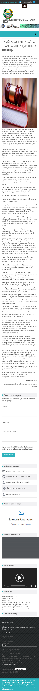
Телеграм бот (28, 2)
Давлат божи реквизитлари (15, 471)
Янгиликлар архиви (8, 669)
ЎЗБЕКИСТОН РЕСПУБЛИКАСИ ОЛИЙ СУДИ (19, 21)
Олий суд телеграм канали (10, 2)
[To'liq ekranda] (35, 586)
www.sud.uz (5, 643)
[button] (19, 578)
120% (17, 672)
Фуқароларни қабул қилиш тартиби (18, 482)
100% (7, 672)
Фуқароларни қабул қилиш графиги (18, 476)
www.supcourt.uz (7, 641)
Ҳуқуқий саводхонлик (13, 494)
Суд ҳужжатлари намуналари (16, 488)
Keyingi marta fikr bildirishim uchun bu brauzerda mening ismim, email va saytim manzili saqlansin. (17, 448)
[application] (19, 578)
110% (12, 672)
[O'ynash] (4, 586)
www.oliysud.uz (6, 639)
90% (3, 672)
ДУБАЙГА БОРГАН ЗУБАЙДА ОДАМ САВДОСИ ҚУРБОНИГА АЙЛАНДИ (19, 46)
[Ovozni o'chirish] (31, 586)
